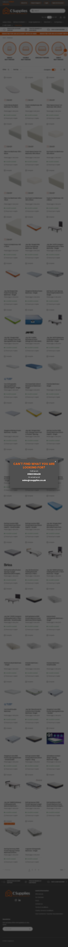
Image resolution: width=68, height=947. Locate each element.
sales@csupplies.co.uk (34, 480)
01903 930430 (34, 474)
